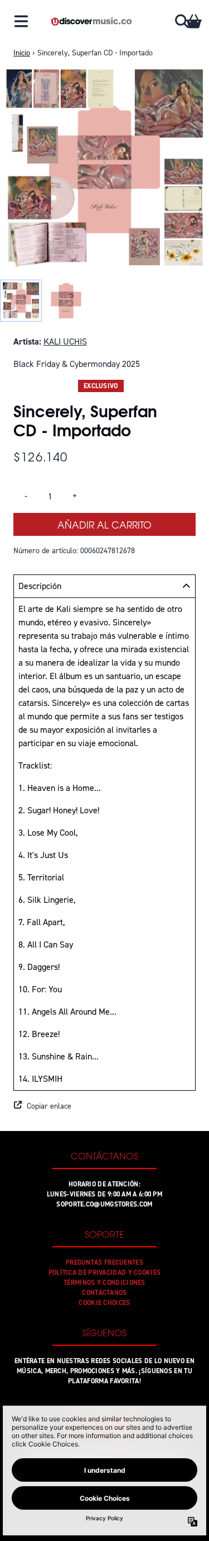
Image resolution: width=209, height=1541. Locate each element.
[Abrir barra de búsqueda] (181, 21)
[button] (104, 1106)
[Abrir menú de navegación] (21, 21)
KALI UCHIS (65, 341)
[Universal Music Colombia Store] (90, 21)
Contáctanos (104, 1292)
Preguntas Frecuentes (104, 1262)
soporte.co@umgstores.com (104, 1204)
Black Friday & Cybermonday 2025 (76, 364)
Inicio (21, 53)
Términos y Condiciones (104, 1282)
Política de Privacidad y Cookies (104, 1272)
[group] (21, 300)
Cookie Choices (104, 1302)
